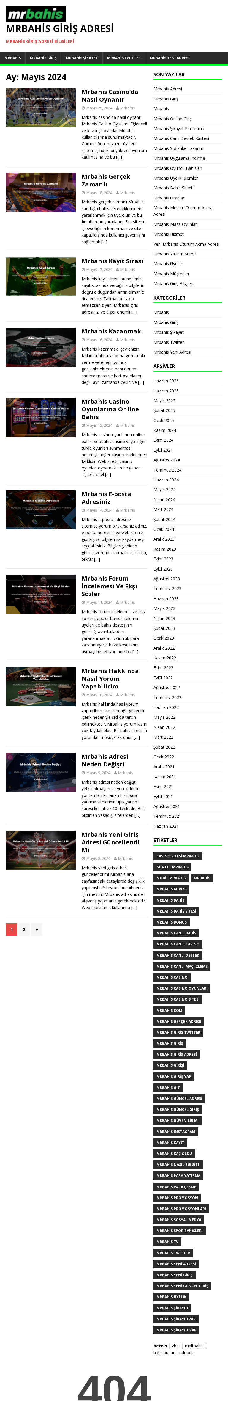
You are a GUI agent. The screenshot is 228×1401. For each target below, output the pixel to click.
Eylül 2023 (163, 569)
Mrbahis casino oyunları (182, 988)
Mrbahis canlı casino (178, 944)
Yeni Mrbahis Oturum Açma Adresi (186, 244)
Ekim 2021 (163, 786)
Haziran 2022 (166, 707)
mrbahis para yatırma (178, 1175)
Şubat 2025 (164, 410)
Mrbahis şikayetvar (176, 1319)
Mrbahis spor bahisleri (179, 1230)
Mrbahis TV (167, 1241)
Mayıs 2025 (164, 400)
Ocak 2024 (163, 529)
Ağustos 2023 (166, 579)
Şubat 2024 (164, 519)
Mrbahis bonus (171, 922)
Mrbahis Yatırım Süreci (174, 254)
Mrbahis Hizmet (168, 234)
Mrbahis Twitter (124, 57)
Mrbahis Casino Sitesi (178, 999)
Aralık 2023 (164, 539)
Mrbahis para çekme (176, 1186)
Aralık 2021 (164, 766)
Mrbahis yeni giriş (174, 1274)
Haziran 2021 (166, 826)
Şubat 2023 (164, 628)
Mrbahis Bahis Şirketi (173, 188)
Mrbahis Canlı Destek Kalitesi (181, 138)
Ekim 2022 (163, 667)
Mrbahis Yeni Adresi (169, 57)
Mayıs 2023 (164, 608)
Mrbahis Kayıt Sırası (112, 261)
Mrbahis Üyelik (171, 1296)
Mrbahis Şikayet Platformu (178, 128)
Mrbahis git (168, 1087)
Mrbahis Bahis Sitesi (176, 911)
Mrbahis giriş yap (173, 1076)
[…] (119, 157)
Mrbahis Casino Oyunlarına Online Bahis (110, 409)
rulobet (186, 1352)
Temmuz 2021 (167, 816)
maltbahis (194, 1346)
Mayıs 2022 (164, 717)
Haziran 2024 (166, 480)
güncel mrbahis (172, 867)
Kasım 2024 (164, 430)
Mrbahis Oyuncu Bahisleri (177, 168)
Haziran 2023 (166, 598)
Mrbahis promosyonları (181, 1208)
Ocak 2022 (163, 757)
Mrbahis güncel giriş (177, 1109)
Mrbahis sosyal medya (178, 1219)
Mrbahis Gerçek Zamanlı (106, 180)
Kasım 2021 (164, 776)
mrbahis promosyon (177, 1197)
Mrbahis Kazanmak (111, 331)
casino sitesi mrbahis (178, 856)
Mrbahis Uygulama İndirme (179, 158)
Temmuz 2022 (167, 697)
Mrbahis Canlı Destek (177, 955)
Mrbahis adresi (171, 889)
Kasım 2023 (164, 549)
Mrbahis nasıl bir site (178, 1164)
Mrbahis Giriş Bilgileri (173, 283)
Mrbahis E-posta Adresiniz (107, 498)
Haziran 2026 (166, 381)
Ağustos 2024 (166, 460)
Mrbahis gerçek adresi (178, 1021)
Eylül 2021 (163, 796)
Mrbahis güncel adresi (179, 1098)
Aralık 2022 (164, 648)
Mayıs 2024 (164, 489)
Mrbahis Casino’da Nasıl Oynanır (110, 95)
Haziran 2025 (166, 391)
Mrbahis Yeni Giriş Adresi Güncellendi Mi (111, 842)
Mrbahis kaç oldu (174, 1153)
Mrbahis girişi (170, 1065)
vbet (176, 1346)
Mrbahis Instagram (175, 1131)
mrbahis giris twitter (178, 1032)
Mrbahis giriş (169, 1043)
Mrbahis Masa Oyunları (175, 224)
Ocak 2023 (163, 638)
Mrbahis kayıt (170, 1142)
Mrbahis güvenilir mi (177, 1120)
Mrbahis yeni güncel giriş (182, 1285)
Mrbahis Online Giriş (172, 119)
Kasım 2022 (164, 658)
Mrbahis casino (172, 977)
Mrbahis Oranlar (168, 198)
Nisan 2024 (164, 499)
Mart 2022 (163, 737)
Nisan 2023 (164, 618)
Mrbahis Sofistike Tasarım (178, 148)
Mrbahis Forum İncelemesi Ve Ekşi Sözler (109, 586)
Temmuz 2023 (167, 588)
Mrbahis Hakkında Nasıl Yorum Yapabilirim (110, 678)
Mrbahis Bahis (170, 900)
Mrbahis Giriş (43, 57)
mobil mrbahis (171, 878)
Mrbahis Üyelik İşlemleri (176, 178)
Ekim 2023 (163, 559)
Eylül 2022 (163, 677)
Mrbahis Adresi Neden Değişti (105, 760)
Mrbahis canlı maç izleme (182, 966)
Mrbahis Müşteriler (171, 274)
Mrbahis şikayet (172, 1308)
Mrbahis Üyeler (167, 263)
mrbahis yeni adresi (176, 1263)
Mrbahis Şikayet (82, 57)
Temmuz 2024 (167, 470)
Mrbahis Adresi (167, 89)
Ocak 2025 (163, 420)
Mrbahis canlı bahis (176, 933)
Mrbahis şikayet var (176, 1330)
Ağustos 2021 (166, 806)
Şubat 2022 (164, 747)
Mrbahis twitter (173, 1252)
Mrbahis (12, 57)
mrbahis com (169, 1010)
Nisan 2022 (164, 727)
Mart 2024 (163, 509)
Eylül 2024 (163, 450)
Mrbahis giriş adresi (176, 1054)
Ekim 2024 (163, 440)
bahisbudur (164, 1352)
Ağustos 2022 (166, 687)
